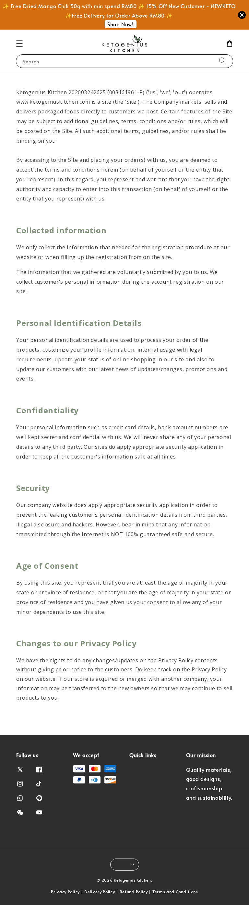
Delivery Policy (99, 892)
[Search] (222, 61)
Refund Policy (134, 892)
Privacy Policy (65, 892)
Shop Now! (120, 24)
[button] (19, 43)
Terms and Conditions (175, 892)
